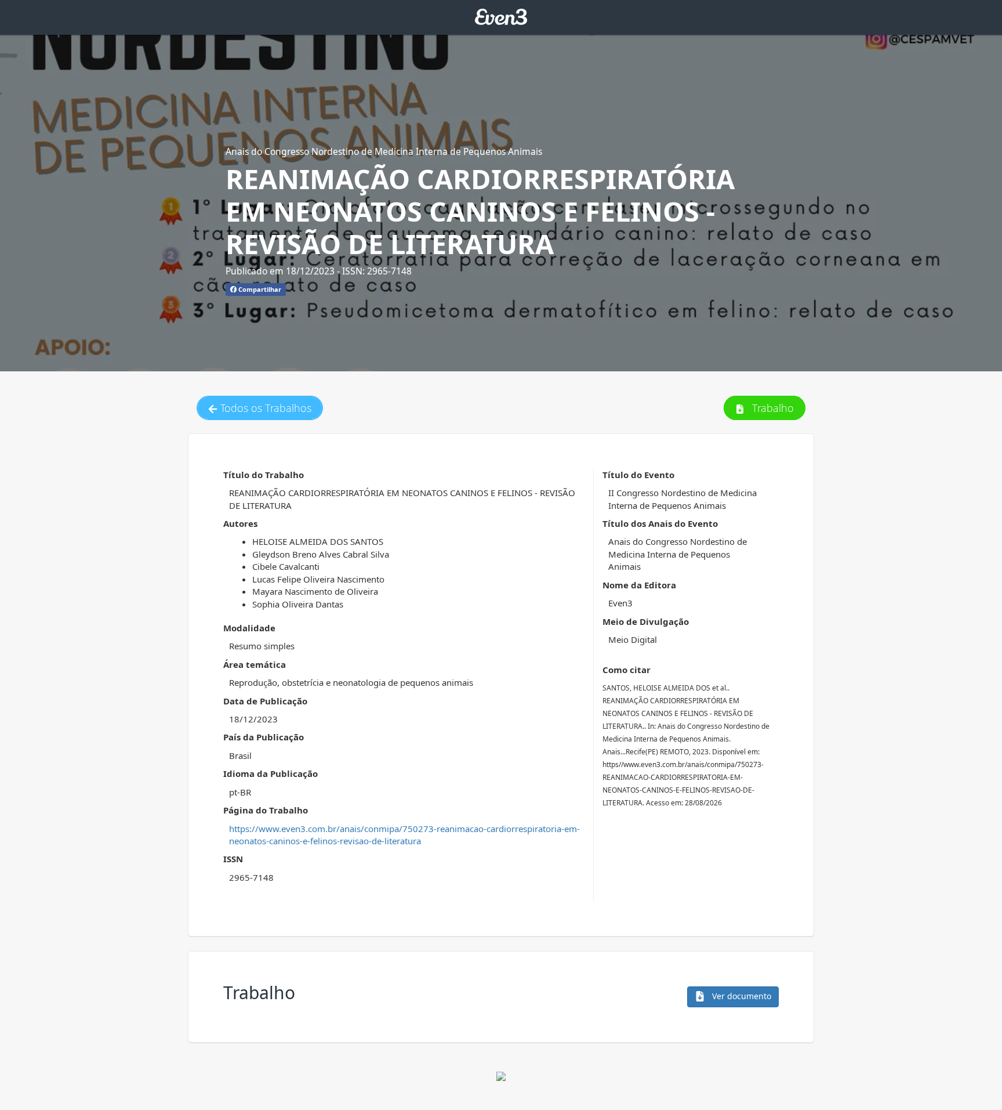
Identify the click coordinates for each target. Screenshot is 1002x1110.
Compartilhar (259, 289)
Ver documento (740, 995)
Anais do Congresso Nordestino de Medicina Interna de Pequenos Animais (384, 151)
